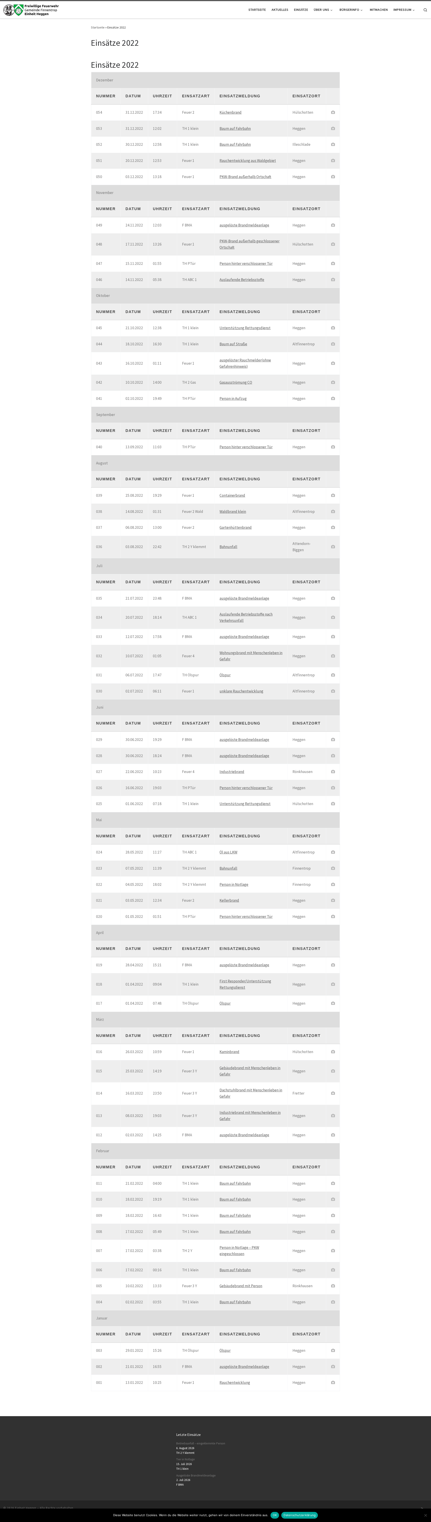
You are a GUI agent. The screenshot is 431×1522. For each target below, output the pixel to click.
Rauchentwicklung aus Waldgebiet (248, 160)
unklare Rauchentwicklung (241, 691)
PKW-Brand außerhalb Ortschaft (245, 176)
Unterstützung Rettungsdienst (245, 327)
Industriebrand (232, 771)
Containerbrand (232, 495)
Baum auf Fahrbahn (235, 128)
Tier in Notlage (185, 1459)
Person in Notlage (234, 884)
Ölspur (225, 675)
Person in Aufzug (233, 398)
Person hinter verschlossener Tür (246, 263)
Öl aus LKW (228, 852)
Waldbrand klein (233, 511)
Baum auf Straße (233, 344)
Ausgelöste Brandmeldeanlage (196, 1475)
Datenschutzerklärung (300, 1515)
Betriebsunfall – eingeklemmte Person (200, 1443)
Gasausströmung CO (236, 382)
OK (275, 1515)
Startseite (98, 27)
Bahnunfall (228, 546)
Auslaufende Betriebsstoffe (242, 279)
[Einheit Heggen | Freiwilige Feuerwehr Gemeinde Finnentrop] (31, 9)
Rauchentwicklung (235, 1382)
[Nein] (425, 1515)
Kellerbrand (229, 900)
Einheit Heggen (25, 1508)
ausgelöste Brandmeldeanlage (244, 225)
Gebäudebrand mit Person (241, 1285)
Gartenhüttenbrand (236, 527)
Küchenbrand (231, 112)
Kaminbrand (229, 1051)
